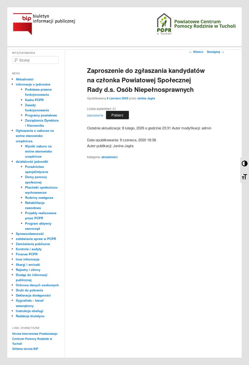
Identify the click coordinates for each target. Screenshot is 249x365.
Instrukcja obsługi (29, 310)
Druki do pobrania (29, 290)
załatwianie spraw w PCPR (36, 238)
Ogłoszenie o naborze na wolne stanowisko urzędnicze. (35, 135)
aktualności (109, 157)
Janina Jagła (146, 98)
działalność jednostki (32, 161)
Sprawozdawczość (30, 233)
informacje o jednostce (33, 84)
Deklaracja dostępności (33, 295)
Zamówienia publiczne (33, 243)
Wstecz (196, 51)
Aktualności (25, 79)
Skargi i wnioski (28, 264)
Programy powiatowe (41, 115)
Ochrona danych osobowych (37, 285)
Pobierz (117, 114)
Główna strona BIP (25, 348)
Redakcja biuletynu (30, 316)
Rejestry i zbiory (28, 269)
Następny (215, 51)
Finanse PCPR (26, 254)
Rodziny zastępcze (39, 197)
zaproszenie (95, 115)
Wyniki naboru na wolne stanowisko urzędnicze (38, 151)
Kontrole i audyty (29, 249)
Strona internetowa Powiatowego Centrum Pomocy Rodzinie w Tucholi (34, 338)
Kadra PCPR (34, 99)
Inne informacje (27, 259)
